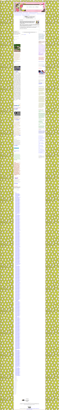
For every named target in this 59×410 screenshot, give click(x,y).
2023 (15, 383)
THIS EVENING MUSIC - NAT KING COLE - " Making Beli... (17, 349)
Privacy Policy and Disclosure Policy (19, 12)
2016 (15, 389)
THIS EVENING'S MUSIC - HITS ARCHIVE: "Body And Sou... (17, 366)
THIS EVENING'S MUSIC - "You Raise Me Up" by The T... (17, 230)
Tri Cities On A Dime (33, 6)
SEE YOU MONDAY (16, 196)
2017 (15, 388)
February (16, 380)
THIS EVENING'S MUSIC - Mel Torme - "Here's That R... (17, 247)
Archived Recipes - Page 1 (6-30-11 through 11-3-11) (33, 12)
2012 (15, 392)
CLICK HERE (16, 145)
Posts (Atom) (25, 34)
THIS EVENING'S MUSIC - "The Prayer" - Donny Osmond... (17, 197)
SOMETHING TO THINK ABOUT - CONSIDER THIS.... (17, 267)
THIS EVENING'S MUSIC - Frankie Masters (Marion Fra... (17, 331)
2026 (15, 192)
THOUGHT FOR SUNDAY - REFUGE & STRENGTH (17, 281)
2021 (15, 385)
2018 (15, 387)
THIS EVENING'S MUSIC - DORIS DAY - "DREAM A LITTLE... (17, 316)
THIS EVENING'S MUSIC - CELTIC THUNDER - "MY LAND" (17, 213)
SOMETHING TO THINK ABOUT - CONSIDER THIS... (17, 194)
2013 (15, 391)
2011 (15, 393)
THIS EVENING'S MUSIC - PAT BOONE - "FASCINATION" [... (17, 283)
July (15, 376)
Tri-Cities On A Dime (15, 39)
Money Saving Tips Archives (25, 12)
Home (14, 12)
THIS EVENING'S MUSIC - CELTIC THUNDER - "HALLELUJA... (17, 300)
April (15, 378)
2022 (15, 384)
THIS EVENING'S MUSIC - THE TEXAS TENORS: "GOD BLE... (17, 264)
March (15, 379)
